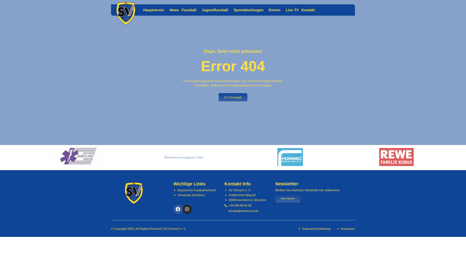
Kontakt (308, 10)
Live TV (292, 10)
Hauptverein (153, 10)
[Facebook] (178, 209)
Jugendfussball (215, 10)
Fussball (189, 10)
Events (275, 10)
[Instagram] (187, 209)
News (174, 10)
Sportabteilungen (248, 10)
